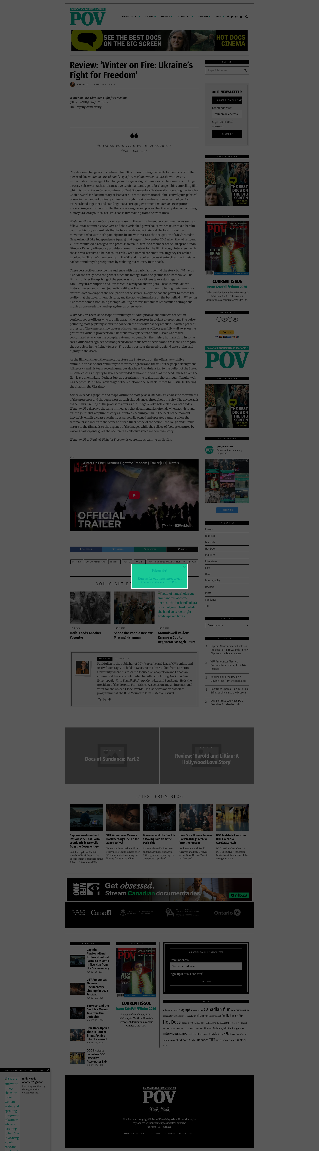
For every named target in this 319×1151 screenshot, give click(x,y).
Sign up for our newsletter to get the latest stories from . (160, 580)
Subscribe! (159, 570)
